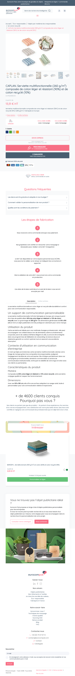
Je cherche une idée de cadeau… (37, 596)
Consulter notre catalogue (21, 522)
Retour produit (37, 620)
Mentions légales (41, 670)
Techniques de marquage (37, 613)
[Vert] (10, 132)
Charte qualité (37, 616)
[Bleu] (7, 132)
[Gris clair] (14, 132)
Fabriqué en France (38, 601)
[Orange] (17, 132)
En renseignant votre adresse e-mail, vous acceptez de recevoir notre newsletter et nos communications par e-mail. (38, 658)
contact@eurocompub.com (38, 638)
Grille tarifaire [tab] (43, 301)
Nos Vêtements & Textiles (37, 594)
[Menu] (37, 15)
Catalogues (39, 644)
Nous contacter (41, 522)
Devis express (37, 138)
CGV (50, 670)
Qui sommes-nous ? (37, 611)
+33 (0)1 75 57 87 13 (39, 635)
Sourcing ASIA (37, 618)
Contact (39, 641)
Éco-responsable (37, 599)
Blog (37, 622)
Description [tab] (31, 301)
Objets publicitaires (37, 592)
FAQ (37, 624)
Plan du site (39, 673)
